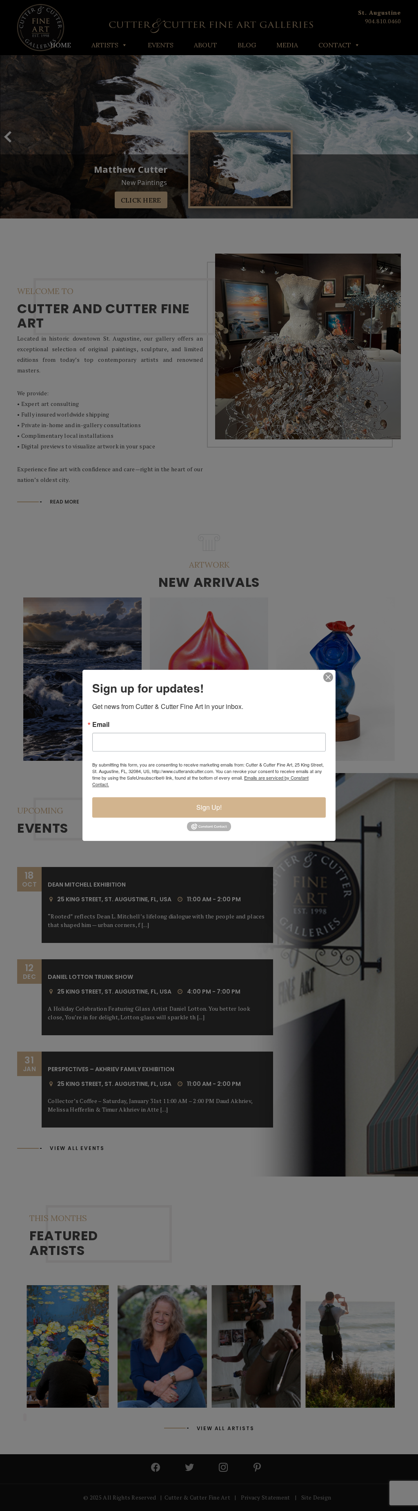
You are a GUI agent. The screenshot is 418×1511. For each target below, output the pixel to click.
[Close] (328, 677)
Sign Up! (209, 807)
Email (100, 724)
